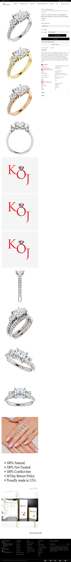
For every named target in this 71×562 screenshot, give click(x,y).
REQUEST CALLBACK (55, 44)
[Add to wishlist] (68, 35)
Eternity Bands (29, 544)
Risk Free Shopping (19, 554)
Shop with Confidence (31, 551)
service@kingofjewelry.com (7, 552)
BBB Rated (40, 552)
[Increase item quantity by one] (47, 35)
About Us (18, 542)
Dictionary (18, 547)
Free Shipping (40, 549)
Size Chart (18, 549)
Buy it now (55, 38)
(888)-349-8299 (5, 549)
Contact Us (18, 544)
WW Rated (40, 551)
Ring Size (43, 32)
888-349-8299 (6, 0)
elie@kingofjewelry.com (64, 0)
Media (39, 554)
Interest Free (18, 551)
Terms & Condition (41, 546)
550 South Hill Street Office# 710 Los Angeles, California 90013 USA (8, 545)
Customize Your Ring (30, 549)
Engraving (43, 29)
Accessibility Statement (42, 547)
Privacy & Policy (41, 544)
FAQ (27, 552)
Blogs (39, 542)
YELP (39, 555)
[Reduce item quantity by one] (42, 35)
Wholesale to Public (20, 552)
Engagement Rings (30, 542)
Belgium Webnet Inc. (23, 560)
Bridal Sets (29, 546)
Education (18, 546)
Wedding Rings (29, 547)
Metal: (45, 23)
